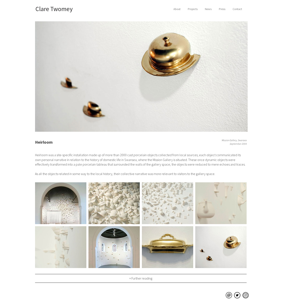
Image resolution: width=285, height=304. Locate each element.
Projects (193, 9)
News (208, 9)
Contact (237, 9)
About (176, 9)
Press (222, 9)
